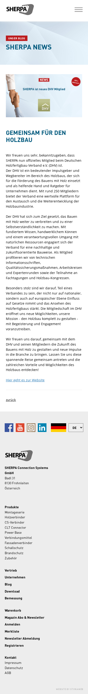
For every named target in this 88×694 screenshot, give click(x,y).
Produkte (12, 507)
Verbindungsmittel (18, 537)
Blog (8, 584)
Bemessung (13, 598)
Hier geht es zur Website (25, 380)
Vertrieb (11, 570)
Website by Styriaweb (69, 689)
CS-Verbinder (14, 522)
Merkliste (12, 631)
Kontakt (10, 657)
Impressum (13, 662)
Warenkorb (13, 610)
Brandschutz (14, 553)
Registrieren (14, 645)
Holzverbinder (15, 517)
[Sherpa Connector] (20, 10)
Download (12, 591)
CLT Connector (15, 527)
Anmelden (12, 624)
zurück (11, 399)
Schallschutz (14, 547)
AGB (8, 672)
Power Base (13, 532)
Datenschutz (14, 668)
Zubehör (11, 558)
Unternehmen (15, 577)
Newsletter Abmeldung (22, 638)
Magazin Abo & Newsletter (24, 617)
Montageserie (14, 512)
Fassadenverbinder (18, 543)
